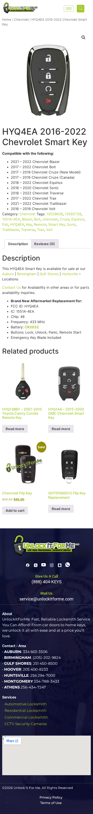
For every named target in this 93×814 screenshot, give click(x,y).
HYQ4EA (17, 224)
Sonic (71, 224)
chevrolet (50, 219)
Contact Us (11, 287)
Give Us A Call (46, 576)
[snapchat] (59, 564)
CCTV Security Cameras (26, 724)
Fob (5, 224)
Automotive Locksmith (26, 704)
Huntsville (70, 274)
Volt (49, 229)
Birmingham (26, 274)
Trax (40, 229)
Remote (40, 224)
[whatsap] (67, 564)
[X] (35, 564)
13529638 (54, 214)
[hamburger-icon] (69, 8)
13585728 (73, 214)
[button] (80, 8)
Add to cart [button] (15, 510)
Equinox (78, 219)
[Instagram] (51, 564)
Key (29, 224)
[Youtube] (43, 564)
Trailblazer (10, 229)
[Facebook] (27, 564)
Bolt (37, 219)
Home (6, 20)
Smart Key (56, 224)
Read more (15, 429)
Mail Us (46, 593)
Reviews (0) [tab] (44, 244)
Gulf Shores (49, 274)
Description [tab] (18, 244)
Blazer (27, 219)
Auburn (8, 274)
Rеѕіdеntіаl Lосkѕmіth (25, 710)
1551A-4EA (11, 219)
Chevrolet (21, 20)
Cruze (64, 219)
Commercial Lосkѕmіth (26, 717)
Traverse (28, 229)
